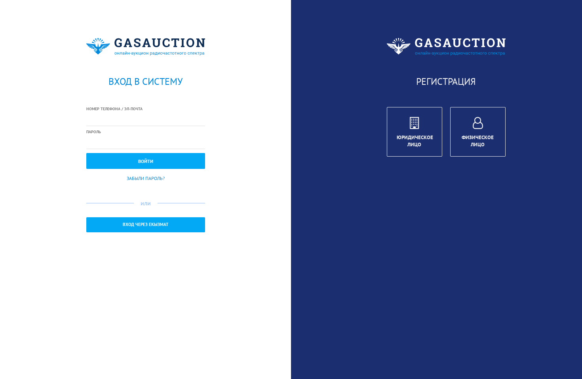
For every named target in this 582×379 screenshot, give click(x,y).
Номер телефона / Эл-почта (114, 108)
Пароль (93, 131)
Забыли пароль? (146, 178)
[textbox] (145, 119)
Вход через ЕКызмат (145, 224)
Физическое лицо (478, 141)
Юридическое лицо (415, 141)
